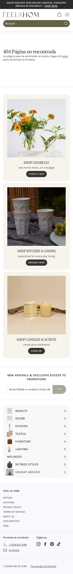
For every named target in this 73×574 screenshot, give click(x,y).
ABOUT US (8, 516)
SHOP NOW (51, 6)
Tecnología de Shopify (43, 566)
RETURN (7, 497)
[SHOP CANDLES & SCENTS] (36, 305)
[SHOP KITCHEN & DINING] (36, 216)
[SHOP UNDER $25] (36, 128)
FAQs (6, 525)
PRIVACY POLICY (12, 507)
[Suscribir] (59, 389)
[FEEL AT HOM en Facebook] (45, 544)
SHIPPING (8, 502)
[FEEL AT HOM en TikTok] (59, 544)
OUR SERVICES (11, 521)
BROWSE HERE (36, 262)
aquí (65, 56)
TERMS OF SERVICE (14, 511)
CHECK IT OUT (36, 174)
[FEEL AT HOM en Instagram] (38, 544)
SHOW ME (36, 351)
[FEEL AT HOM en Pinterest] (52, 544)
